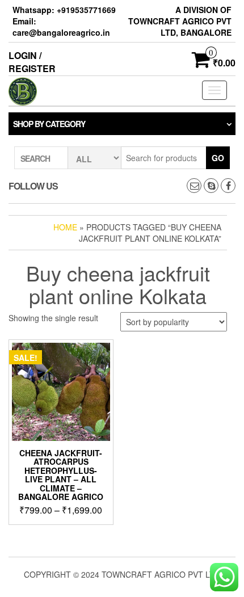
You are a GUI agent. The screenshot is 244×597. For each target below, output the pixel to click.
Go (218, 157)
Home (65, 227)
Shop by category (49, 123)
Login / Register (32, 62)
